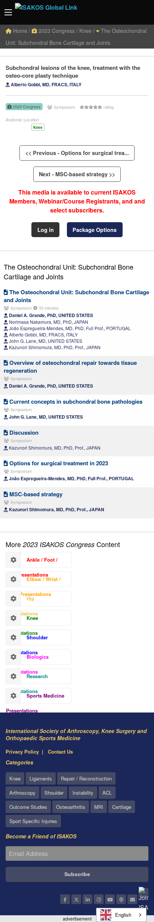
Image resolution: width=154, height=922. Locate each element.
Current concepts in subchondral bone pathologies (75, 401)
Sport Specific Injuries (33, 821)
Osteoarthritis (70, 806)
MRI (98, 806)
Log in (45, 229)
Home (19, 30)
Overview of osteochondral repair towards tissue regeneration (70, 366)
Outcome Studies (28, 806)
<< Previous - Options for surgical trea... (77, 152)
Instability (83, 792)
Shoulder (54, 792)
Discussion (23, 432)
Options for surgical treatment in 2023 (58, 463)
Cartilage (121, 806)
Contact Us (60, 751)
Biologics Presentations (27, 658)
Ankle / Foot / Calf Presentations (32, 561)
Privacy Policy (22, 751)
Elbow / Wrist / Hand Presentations (33, 581)
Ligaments (41, 778)
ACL (107, 792)
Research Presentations (27, 678)
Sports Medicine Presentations (35, 697)
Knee (15, 778)
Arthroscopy (22, 792)
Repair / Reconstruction (86, 778)
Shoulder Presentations (27, 639)
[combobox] (121, 915)
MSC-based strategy (35, 494)
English (123, 914)
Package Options (95, 229)
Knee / (87, 30)
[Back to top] (129, 875)
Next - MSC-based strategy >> (77, 174)
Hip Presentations (22, 600)
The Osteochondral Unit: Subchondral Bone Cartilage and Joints (68, 271)
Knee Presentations (22, 619)
